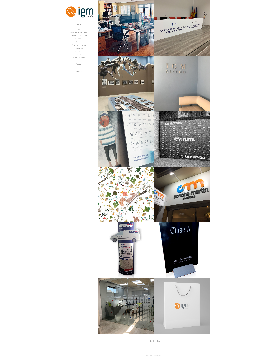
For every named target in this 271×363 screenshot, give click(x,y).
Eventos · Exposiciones (79, 35)
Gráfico (79, 42)
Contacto (79, 71)
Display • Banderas (79, 57)
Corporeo (78, 38)
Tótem (79, 54)
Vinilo (79, 61)
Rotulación (79, 51)
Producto (79, 64)
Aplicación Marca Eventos (78, 32)
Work (79, 25)
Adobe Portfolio (157, 356)
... (79, 29)
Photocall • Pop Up (79, 45)
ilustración (79, 48)
